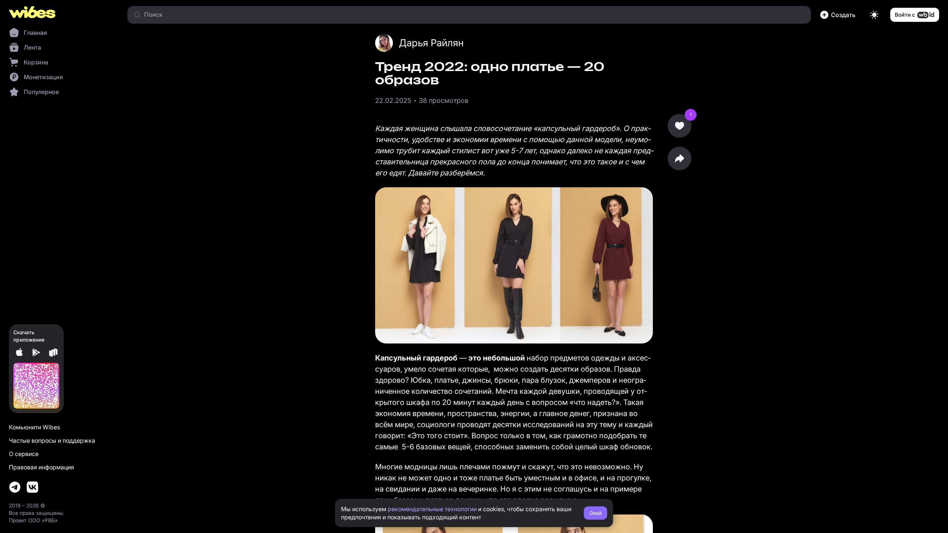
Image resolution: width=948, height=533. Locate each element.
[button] (839, 14)
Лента (32, 47)
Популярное (41, 91)
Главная (35, 32)
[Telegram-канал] (15, 487)
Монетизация (43, 77)
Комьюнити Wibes (34, 427)
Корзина (36, 62)
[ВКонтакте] (33, 487)
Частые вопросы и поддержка (52, 440)
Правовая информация (41, 467)
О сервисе (24, 453)
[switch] (874, 15)
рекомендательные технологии (432, 509)
